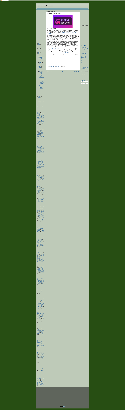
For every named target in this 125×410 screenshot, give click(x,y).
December (41, 57)
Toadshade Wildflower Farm (83, 74)
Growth (42, 214)
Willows (38, 379)
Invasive (38, 229)
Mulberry (42, 261)
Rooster (38, 316)
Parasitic (38, 280)
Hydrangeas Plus (83, 56)
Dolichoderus (41, 179)
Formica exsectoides (40, 201)
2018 (39, 48)
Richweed (38, 315)
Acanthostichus (39, 101)
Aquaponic (38, 113)
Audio (43, 117)
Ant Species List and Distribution (56, 9)
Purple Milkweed (40, 305)
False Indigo (39, 190)
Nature (38, 269)
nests (39, 271)
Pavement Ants (39, 283)
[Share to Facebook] (64, 66)
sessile (40, 322)
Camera (42, 146)
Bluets (43, 131)
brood (39, 138)
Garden (41, 206)
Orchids (38, 279)
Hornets (42, 221)
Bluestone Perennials (84, 49)
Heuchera (41, 216)
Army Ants (38, 115)
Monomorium (38, 258)
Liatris (42, 242)
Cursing (38, 174)
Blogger (64, 406)
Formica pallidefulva (40, 203)
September (41, 61)
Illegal (38, 226)
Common (42, 166)
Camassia (38, 146)
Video (43, 368)
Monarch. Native (41, 256)
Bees (40, 120)
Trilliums (38, 363)
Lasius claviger (39, 238)
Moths (42, 259)
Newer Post (49, 71)
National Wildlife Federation (56, 48)
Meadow (38, 250)
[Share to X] (63, 66)
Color (43, 164)
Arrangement (42, 115)
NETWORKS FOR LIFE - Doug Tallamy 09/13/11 (41, 88)
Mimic (38, 254)
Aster (42, 116)
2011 (39, 93)
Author (39, 118)
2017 (39, 49)
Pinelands (38, 290)
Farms (42, 191)
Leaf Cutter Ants (39, 239)
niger (43, 272)
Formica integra (39, 202)
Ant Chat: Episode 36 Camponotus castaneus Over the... (41, 82)
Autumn (42, 118)
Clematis (42, 160)
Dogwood (43, 178)
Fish (39, 193)
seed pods (38, 321)
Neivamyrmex (39, 270)
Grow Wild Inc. (83, 55)
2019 (39, 47)
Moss (42, 258)
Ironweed (38, 230)
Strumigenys (39, 342)
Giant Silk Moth (39, 208)
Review (38, 313)
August (40, 62)
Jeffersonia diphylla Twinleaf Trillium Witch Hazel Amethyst (40, 232)
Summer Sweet (41, 346)
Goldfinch (41, 212)
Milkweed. (38, 253)
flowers (42, 197)
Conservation (39, 169)
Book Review (39, 134)
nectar (42, 269)
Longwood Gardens (40, 246)
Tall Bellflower (41, 352)
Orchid (42, 278)
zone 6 (43, 384)
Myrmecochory (39, 263)
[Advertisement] (41, 25)
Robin (42, 315)
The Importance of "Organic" (41, 78)
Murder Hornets (39, 262)
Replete (42, 312)
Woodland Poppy (40, 382)
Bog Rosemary (41, 132)
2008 (39, 97)
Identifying (39, 225)
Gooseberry (38, 213)
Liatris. (38, 243)
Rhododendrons (41, 314)
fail (38, 189)
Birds (38, 124)
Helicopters (38, 215)
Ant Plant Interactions (77, 9)
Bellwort (38, 122)
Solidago (43, 327)
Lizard (40, 245)
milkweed (39, 252)
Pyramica (38, 306)
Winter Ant (43, 380)
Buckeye (42, 138)
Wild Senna (41, 377)
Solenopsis (38, 327)
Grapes (43, 213)
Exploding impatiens (41, 188)
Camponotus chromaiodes (40, 151)
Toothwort (38, 359)
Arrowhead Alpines (84, 47)
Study (43, 342)
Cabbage (38, 145)
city (42, 159)
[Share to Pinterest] (64, 66)
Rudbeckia (43, 317)
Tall (37, 352)
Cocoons (38, 163)
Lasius (42, 237)
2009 (39, 96)
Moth (38, 259)
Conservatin (38, 168)
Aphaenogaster (39, 110)
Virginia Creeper (40, 372)
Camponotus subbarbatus (41, 152)
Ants (41, 108)
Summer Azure (42, 345)
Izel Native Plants (83, 57)
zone (41, 384)
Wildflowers (39, 378)
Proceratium (39, 303)
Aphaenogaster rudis (40, 111)
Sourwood (41, 328)
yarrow (38, 383)
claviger (38, 160)
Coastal (42, 162)
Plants (42, 291)
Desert (38, 175)
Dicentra (38, 176)
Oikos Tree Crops (83, 63)
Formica (42, 200)
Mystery (39, 266)
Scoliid (42, 319)
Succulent (38, 344)
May (40, 66)
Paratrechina (42, 280)
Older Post (76, 71)
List (37, 245)
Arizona (42, 114)
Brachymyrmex (42, 137)
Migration (41, 251)
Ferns (38, 192)
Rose (42, 316)
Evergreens (43, 186)
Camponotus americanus (40, 148)
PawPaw (39, 284)
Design (42, 175)
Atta (41, 117)
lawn (42, 238)
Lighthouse (41, 243)
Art (38, 116)
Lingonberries (41, 244)
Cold (43, 163)
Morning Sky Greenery (83, 62)
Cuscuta (42, 174)
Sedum (42, 320)
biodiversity (38, 123)
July (40, 63)
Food (42, 199)
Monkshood (38, 257)
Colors (41, 165)
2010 (39, 95)
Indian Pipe (41, 228)
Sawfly (39, 318)
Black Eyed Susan (42, 125)
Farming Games (41, 79)
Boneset (38, 133)
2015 (39, 52)
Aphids (38, 112)
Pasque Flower (42, 281)
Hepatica (43, 215)
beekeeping (42, 119)
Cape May (41, 153)
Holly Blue (43, 217)
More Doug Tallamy (40, 86)
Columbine (38, 166)
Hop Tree (38, 221)
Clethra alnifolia (40, 161)
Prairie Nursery (83, 68)
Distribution (40, 177)
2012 (39, 56)
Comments (84, 83)
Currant (40, 173)
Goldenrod (42, 211)
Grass (38, 214)
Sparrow (43, 330)
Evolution (39, 187)
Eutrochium (38, 186)
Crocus (38, 172)
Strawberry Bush (39, 341)
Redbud (38, 312)
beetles (38, 121)
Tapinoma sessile (41, 354)
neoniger (43, 270)
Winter (38, 380)
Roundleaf (38, 317)
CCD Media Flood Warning (41, 91)
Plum (41, 293)
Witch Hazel (41, 381)
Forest (38, 200)
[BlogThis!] (62, 66)
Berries (42, 122)
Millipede (42, 253)
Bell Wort (42, 121)
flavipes (42, 193)
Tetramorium (42, 356)
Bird (42, 123)
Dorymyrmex (39, 180)
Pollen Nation (83, 66)
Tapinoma (42, 353)
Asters (38, 117)
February (40, 70)
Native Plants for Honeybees (67, 9)
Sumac (38, 345)
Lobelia (43, 245)
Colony (39, 164)
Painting (42, 279)
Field (40, 192)
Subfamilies (41, 343)
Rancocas (42, 307)
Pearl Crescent (39, 285)
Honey (39, 218)
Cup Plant (42, 172)
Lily (37, 244)
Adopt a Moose (54, 52)
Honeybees (42, 219)
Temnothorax (39, 355)
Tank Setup (38, 353)
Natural (42, 268)
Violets (42, 370)
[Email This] (61, 66)
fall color (42, 189)
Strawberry (42, 340)
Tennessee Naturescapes (83, 72)
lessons (38, 242)
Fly (40, 198)
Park (38, 281)
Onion (38, 278)
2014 (39, 53)
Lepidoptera (39, 241)
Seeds (43, 321)
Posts (83, 81)
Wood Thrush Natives (83, 77)
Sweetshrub (41, 351)
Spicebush (38, 332)
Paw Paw (43, 283)
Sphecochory (40, 331)
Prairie (40, 298)
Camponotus (39, 147)
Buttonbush (40, 144)
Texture (40, 357)
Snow (42, 326)
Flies (40, 194)
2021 (39, 44)
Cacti (42, 145)
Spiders (42, 332)
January (40, 71)
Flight (43, 194)
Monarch (42, 255)
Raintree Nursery (83, 69)
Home (38, 9)
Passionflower (41, 282)
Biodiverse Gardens (45, 6)
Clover (38, 162)
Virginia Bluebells (40, 371)
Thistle (42, 358)
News (41, 272)
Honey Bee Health (40, 76)
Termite (38, 356)
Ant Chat (40, 106)
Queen (42, 306)
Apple (42, 112)
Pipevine (42, 290)
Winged (42, 379)
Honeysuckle (41, 220)
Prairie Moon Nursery (84, 67)
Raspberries (39, 308)
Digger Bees (42, 176)
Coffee (41, 163)
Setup (43, 322)
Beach (38, 119)
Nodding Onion (41, 273)
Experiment (43, 187)
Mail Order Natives (84, 58)
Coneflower (39, 167)
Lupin (38, 247)
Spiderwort (38, 333)
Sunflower (38, 347)
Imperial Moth (39, 227)
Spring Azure (41, 334)
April (40, 67)
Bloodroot (42, 130)
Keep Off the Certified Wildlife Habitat (41, 73)
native (43, 266)
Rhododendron (42, 313)
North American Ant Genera (45, 9)
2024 (39, 43)
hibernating (38, 217)
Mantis (43, 247)
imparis (42, 226)
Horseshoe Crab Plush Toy (64, 52)
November (41, 58)
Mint (41, 254)
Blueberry (40, 131)
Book (42, 133)
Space (40, 330)
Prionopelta (42, 302)
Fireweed (43, 192)
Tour (42, 359)
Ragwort (38, 307)
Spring (43, 333)
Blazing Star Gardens (84, 48)
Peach (42, 284)
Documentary (39, 178)
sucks (42, 344)
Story (38, 340)
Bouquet (41, 136)
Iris (42, 229)
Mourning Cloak (39, 260)
